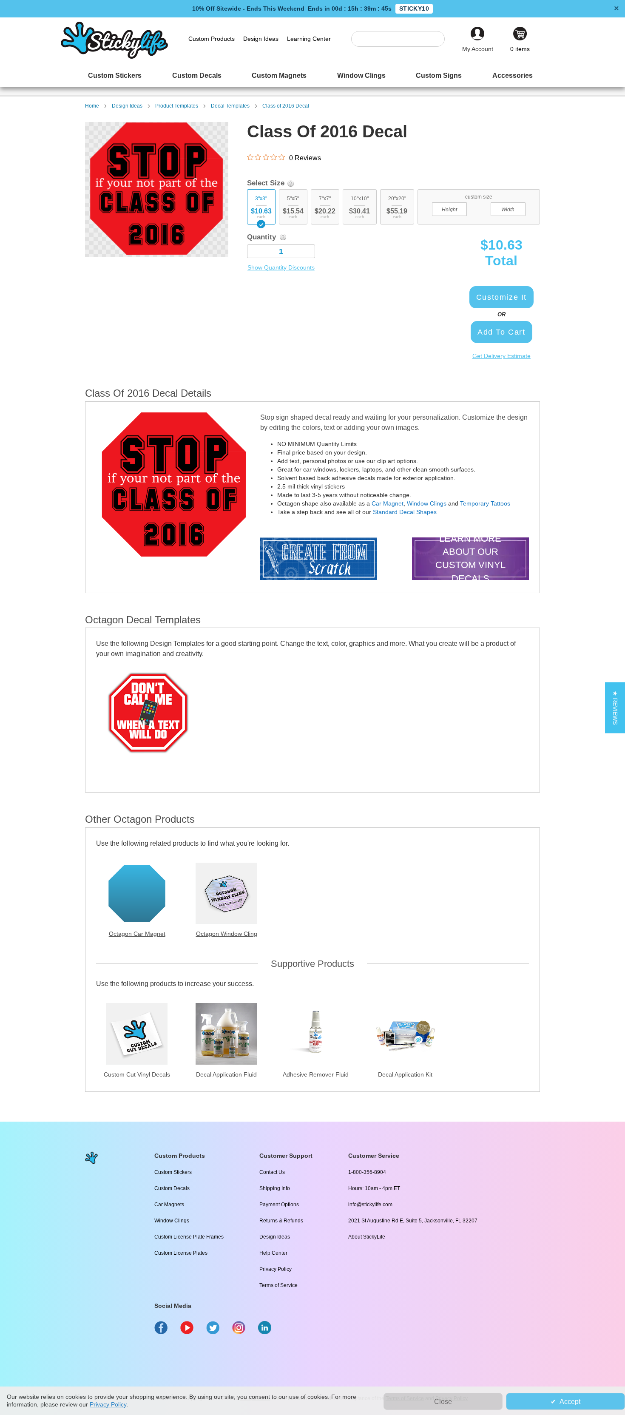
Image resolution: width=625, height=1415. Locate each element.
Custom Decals (172, 1188)
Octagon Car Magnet (137, 933)
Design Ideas (127, 106)
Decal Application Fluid (226, 1074)
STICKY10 (414, 8)
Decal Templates (230, 106)
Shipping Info (274, 1188)
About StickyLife (366, 1237)
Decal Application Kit (405, 1074)
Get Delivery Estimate (501, 355)
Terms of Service (278, 1285)
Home (92, 106)
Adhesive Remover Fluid (316, 1074)
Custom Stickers (173, 1172)
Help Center (273, 1253)
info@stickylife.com (370, 1205)
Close (443, 1401)
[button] (615, 707)
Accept (570, 1401)
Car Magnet (387, 503)
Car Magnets (169, 1205)
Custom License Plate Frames (189, 1237)
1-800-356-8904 (367, 1172)
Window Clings (426, 503)
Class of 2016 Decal (285, 106)
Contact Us (272, 1172)
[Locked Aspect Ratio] (479, 208)
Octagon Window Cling (226, 933)
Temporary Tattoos (485, 503)
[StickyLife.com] (114, 56)
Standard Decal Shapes (405, 512)
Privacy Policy (275, 1269)
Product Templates (176, 106)
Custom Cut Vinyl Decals (137, 1074)
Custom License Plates (180, 1253)
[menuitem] (115, 75)
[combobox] (402, 39)
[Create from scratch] (318, 559)
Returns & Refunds (281, 1221)
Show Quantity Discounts (281, 267)
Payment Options (279, 1205)
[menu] (312, 75)
